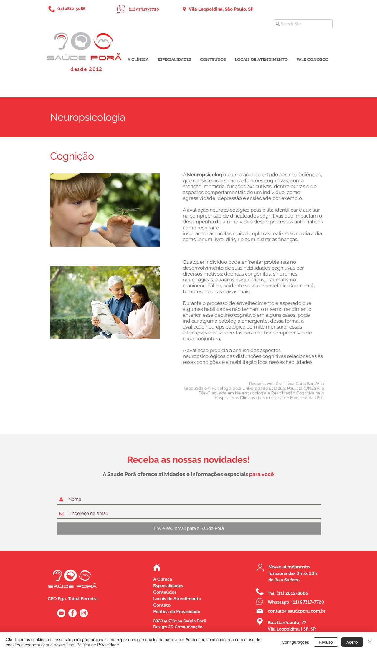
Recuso (326, 642)
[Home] (156, 567)
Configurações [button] (295, 642)
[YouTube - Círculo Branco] (61, 613)
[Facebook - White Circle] (72, 613)
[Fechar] (369, 642)
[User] (260, 567)
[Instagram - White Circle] (84, 613)
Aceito (352, 642)
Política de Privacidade (98, 645)
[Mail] (259, 611)
